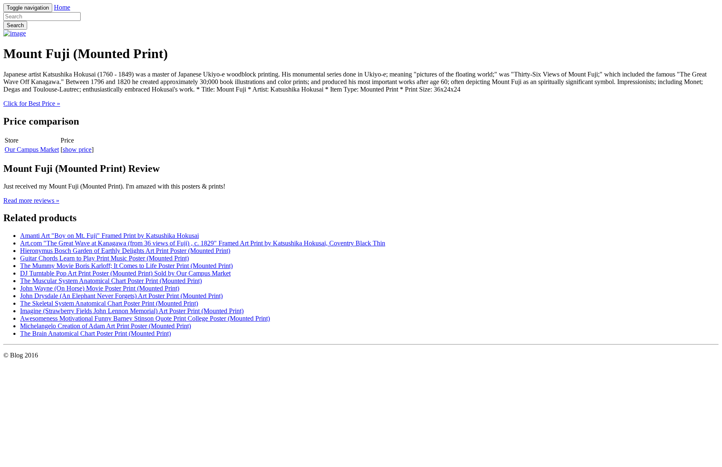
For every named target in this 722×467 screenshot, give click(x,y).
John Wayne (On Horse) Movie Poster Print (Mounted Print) (99, 288)
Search (15, 25)
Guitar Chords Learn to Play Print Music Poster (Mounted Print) (104, 258)
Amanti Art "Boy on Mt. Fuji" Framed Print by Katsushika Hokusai (109, 235)
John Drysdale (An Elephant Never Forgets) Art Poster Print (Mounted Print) (121, 295)
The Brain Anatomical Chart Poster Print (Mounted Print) (95, 333)
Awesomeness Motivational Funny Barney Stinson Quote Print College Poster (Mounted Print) (145, 318)
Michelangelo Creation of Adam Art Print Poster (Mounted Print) (105, 325)
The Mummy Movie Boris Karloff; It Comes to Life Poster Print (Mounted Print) (126, 265)
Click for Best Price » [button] (31, 103)
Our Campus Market (32, 149)
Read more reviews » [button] (31, 200)
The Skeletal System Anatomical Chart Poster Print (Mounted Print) (109, 303)
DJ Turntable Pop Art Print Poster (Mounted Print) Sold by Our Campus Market (125, 273)
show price (77, 149)
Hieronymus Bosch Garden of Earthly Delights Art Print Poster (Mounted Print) (125, 250)
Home (62, 7)
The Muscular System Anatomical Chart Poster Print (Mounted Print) (111, 280)
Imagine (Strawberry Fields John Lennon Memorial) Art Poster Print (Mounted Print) (132, 310)
